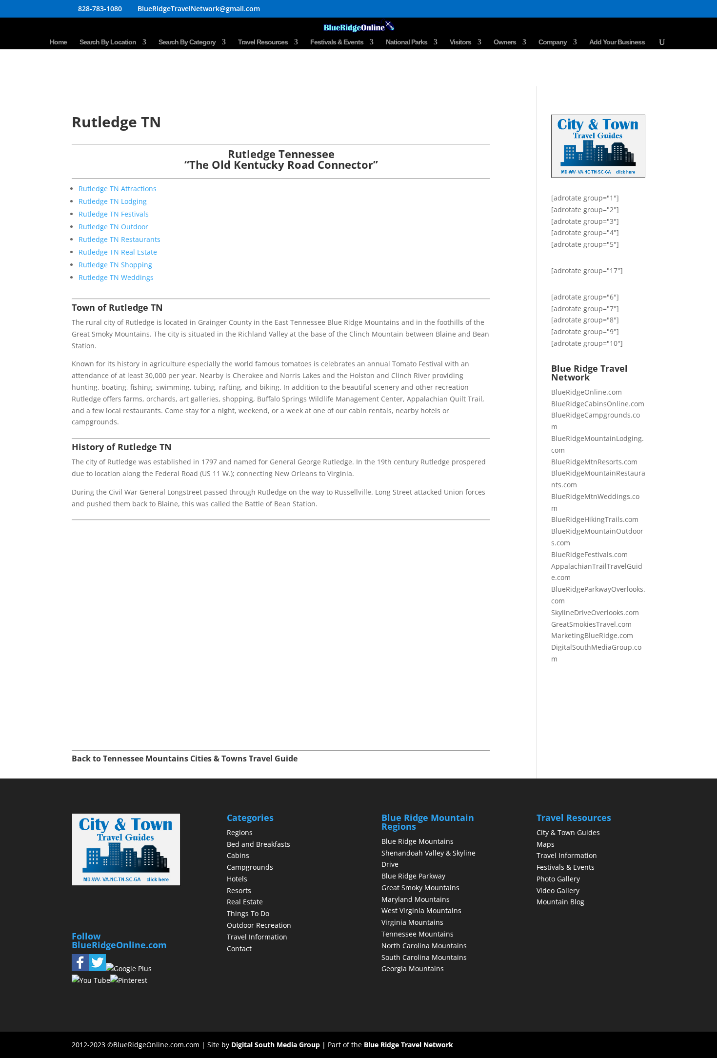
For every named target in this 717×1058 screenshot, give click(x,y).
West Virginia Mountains (421, 910)
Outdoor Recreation (259, 925)
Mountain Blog (560, 901)
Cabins (238, 855)
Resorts (239, 890)
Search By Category (187, 42)
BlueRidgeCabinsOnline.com (597, 403)
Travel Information (257, 936)
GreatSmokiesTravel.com (591, 624)
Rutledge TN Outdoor (113, 226)
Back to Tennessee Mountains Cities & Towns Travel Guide (185, 758)
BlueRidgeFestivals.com (589, 554)
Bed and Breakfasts (258, 844)
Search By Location (108, 42)
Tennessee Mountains (417, 933)
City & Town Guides (568, 832)
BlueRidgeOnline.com (586, 392)
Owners (505, 42)
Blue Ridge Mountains (417, 841)
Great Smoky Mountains (420, 887)
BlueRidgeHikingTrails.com (594, 519)
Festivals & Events (336, 42)
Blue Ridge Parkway (413, 875)
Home (58, 42)
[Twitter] (97, 968)
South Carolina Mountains (424, 957)
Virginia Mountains (412, 922)
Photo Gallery (558, 878)
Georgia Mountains (412, 968)
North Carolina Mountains (424, 945)
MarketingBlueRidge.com (592, 635)
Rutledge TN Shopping (115, 264)
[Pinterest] (128, 980)
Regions (240, 832)
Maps (546, 844)
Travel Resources (263, 42)
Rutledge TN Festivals (114, 214)
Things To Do (248, 913)
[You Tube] (91, 980)
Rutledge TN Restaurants (119, 239)
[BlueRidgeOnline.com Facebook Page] (80, 968)
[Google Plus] (129, 968)
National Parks (406, 42)
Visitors (460, 42)
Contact (239, 948)
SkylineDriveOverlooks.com (595, 612)
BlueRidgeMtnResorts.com (594, 461)
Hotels (237, 878)
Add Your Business (617, 42)
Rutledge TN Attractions (118, 188)
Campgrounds (250, 867)
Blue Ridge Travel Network (408, 1044)
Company (552, 42)
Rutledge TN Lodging (113, 201)
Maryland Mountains (415, 899)
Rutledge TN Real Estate (118, 252)
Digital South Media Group (275, 1044)
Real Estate (245, 901)
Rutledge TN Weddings (116, 277)
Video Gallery (558, 890)
